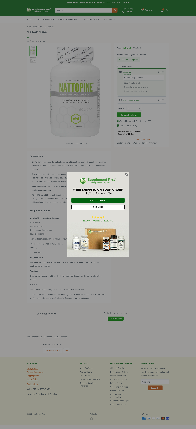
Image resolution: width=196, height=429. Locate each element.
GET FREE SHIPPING (98, 200)
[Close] (126, 174)
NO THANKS (98, 207)
